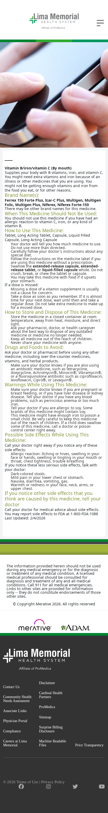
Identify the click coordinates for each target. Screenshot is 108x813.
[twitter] (75, 787)
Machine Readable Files (52, 743)
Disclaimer (47, 683)
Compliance (12, 731)
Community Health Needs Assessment (17, 699)
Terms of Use (27, 782)
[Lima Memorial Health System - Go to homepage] (54, 21)
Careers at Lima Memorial (15, 743)
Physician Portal (15, 721)
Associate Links (14, 711)
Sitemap (45, 717)
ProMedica (47, 707)
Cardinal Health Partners (50, 695)
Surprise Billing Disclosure (51, 729)
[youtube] (102, 787)
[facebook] (21, 787)
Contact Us (11, 687)
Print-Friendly (90, 155)
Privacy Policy (53, 782)
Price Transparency (89, 745)
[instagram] (48, 787)
